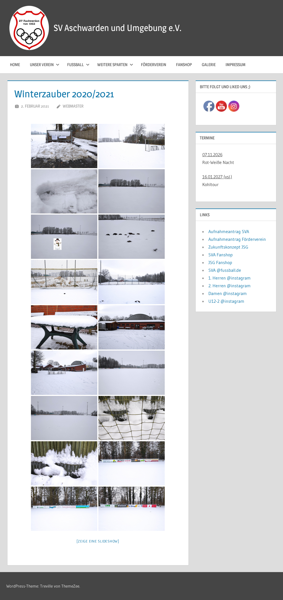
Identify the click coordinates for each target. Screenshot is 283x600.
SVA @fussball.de (224, 270)
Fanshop (184, 64)
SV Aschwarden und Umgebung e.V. (118, 27)
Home (15, 64)
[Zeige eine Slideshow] (98, 541)
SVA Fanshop (220, 254)
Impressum (235, 64)
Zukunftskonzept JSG (228, 247)
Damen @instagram (227, 293)
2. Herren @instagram (229, 285)
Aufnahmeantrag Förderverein (237, 239)
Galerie (209, 64)
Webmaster (73, 106)
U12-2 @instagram (226, 301)
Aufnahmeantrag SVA (228, 231)
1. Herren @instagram (229, 278)
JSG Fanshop (220, 262)
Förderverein (153, 64)
